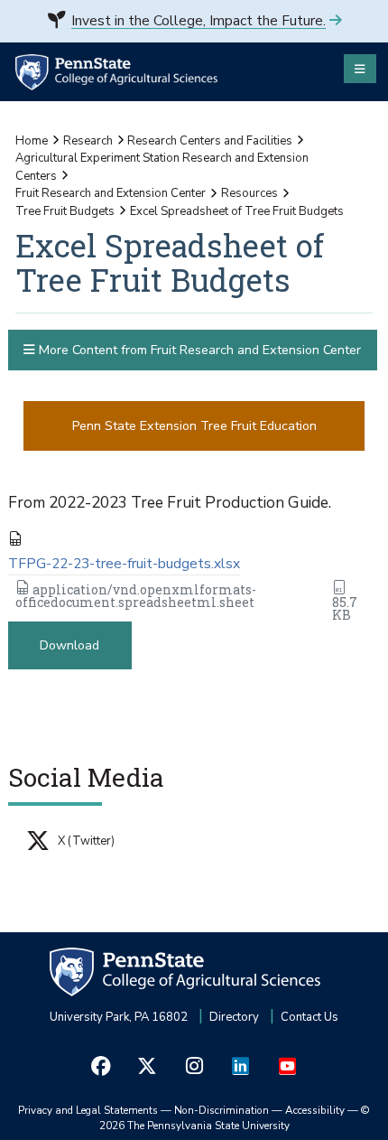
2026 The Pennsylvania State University (235, 1118)
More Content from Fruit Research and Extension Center (198, 350)
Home (31, 141)
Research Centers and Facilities (209, 141)
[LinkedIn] (241, 1066)
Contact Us (309, 1017)
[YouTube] (287, 1066)
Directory (234, 1017)
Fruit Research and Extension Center (110, 193)
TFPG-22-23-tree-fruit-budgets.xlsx (124, 564)
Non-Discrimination (221, 1110)
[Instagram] (194, 1066)
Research (88, 141)
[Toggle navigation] (360, 68)
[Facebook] (101, 1066)
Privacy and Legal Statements (88, 1110)
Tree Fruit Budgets (65, 211)
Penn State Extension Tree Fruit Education (194, 426)
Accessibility (315, 1110)
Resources (249, 193)
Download (69, 645)
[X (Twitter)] (148, 1066)
